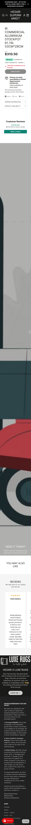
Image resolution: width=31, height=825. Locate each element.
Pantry (6, 810)
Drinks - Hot (8, 815)
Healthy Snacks (9, 824)
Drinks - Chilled (9, 812)
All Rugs (6, 807)
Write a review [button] (15, 132)
